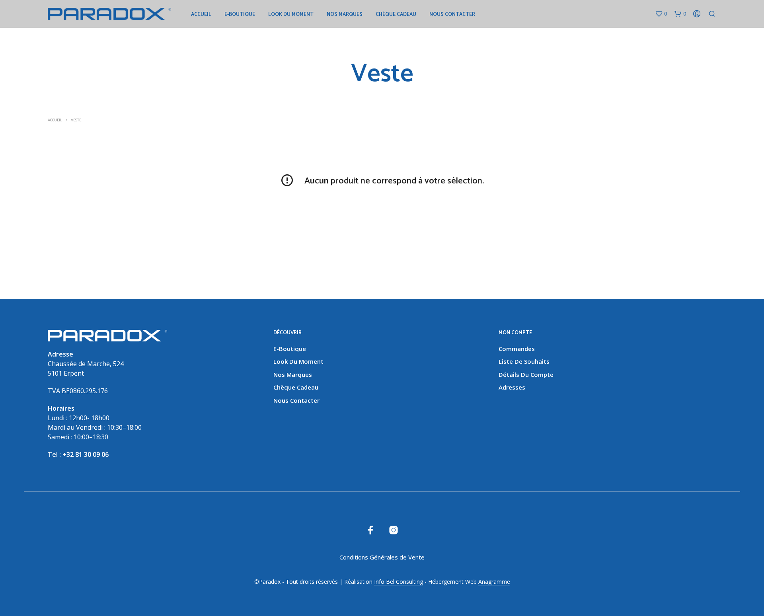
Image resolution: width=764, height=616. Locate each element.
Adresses (512, 387)
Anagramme (494, 582)
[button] (661, 14)
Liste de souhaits (524, 361)
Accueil (201, 15)
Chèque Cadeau (396, 15)
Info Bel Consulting (398, 582)
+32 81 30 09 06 (85, 454)
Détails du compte (526, 374)
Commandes (517, 349)
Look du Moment (291, 15)
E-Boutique (239, 15)
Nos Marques (345, 15)
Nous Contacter (452, 15)
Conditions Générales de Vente (382, 557)
